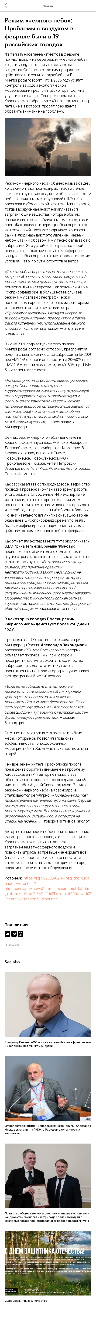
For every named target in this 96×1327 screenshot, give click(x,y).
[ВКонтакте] (7, 934)
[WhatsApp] (20, 934)
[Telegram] (14, 934)
